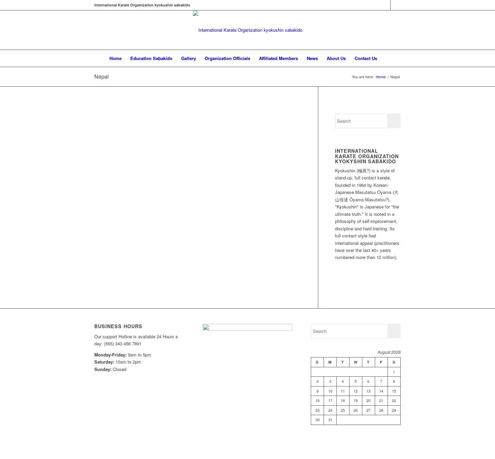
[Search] (386, 58)
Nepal (101, 76)
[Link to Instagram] (385, 5)
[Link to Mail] (396, 5)
